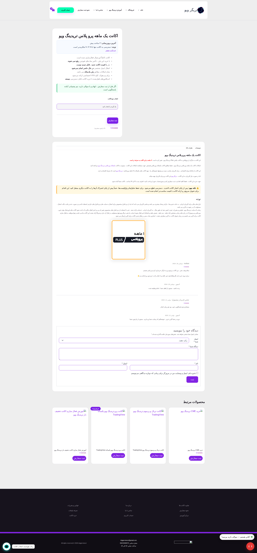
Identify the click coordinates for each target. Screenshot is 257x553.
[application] (139, 10)
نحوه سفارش (184, 510)
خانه (141, 10)
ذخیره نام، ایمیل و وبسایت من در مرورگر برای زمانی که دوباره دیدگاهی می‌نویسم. (163, 373)
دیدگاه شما (193, 346)
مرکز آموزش (184, 515)
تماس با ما (99, 10)
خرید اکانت (73, 515)
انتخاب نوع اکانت (113, 99)
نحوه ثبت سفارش (84, 10)
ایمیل (124, 363)
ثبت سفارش (112, 121)
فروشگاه (131, 10)
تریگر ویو (190, 10)
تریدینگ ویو (119, 171)
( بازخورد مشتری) (100, 128)
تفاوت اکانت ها (184, 505)
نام (196, 363)
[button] (65, 10)
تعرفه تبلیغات (73, 510)
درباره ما (128, 505)
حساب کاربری (128, 515)
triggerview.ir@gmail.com (128, 540)
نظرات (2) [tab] (189, 148)
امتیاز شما (196, 340)
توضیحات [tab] (198, 148)
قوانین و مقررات (72, 505)
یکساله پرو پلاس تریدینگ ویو (106, 165)
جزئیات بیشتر (110, 50)
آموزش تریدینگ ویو (115, 10)
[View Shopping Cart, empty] (53, 10)
